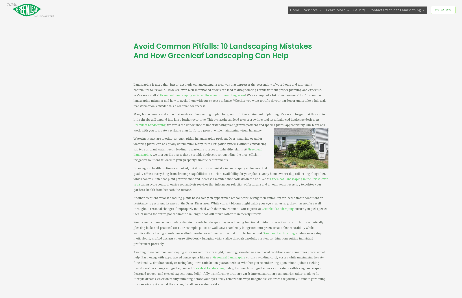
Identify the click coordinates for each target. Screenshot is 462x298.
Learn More (335, 10)
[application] (319, 10)
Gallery (359, 10)
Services (311, 10)
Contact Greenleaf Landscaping (395, 10)
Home (295, 10)
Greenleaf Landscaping (150, 125)
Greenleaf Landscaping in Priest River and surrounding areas (202, 95)
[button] (443, 10)
